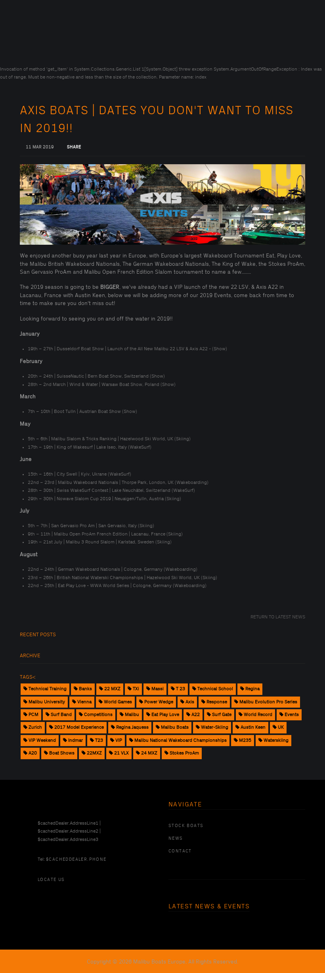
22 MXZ (111, 688)
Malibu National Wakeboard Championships (180, 740)
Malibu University (46, 701)
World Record (257, 714)
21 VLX (121, 753)
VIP (118, 740)
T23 (98, 740)
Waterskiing (275, 740)
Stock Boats (185, 825)
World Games (117, 701)
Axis (189, 701)
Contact (180, 851)
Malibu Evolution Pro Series (267, 701)
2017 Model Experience (78, 727)
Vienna (84, 701)
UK (280, 727)
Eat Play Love (164, 714)
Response (216, 701)
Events (291, 714)
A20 (32, 753)
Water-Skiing (214, 727)
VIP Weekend (41, 740)
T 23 (180, 688)
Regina (252, 688)
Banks (85, 688)
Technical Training (47, 688)
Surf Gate (221, 714)
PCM (32, 714)
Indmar (75, 740)
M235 (244, 740)
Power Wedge (158, 701)
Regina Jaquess (132, 727)
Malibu (131, 714)
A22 (195, 714)
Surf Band (61, 714)
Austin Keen (252, 727)
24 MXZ (148, 753)
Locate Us (51, 879)
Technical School (214, 688)
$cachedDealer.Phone (76, 859)
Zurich (34, 727)
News (175, 838)
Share (74, 147)
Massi (157, 688)
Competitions (98, 714)
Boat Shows (61, 753)
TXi (135, 688)
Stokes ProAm (183, 753)
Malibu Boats (174, 727)
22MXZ (94, 753)
